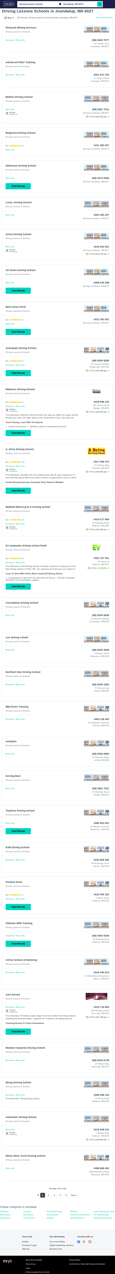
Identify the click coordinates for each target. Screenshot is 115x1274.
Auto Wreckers (77, 1218)
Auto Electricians (54, 1211)
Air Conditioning (101, 1215)
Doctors (50, 1218)
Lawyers (27, 1211)
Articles (25, 1241)
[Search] (99, 4)
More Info (20, 40)
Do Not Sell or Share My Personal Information (87, 1264)
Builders (74, 1211)
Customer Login (29, 1245)
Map (10, 18)
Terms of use (30, 1264)
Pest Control (29, 1218)
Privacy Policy (74, 1260)
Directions (10, 40)
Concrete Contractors (80, 1215)
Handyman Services (103, 1218)
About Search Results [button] (104, 17)
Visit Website (18, 186)
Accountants (52, 1215)
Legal (28, 1268)
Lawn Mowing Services (104, 1211)
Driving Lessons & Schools (18, 32)
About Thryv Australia (34, 1260)
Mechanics (28, 1215)
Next (73, 1195)
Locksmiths (5, 1218)
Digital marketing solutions (62, 1245)
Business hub (56, 1249)
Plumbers (4, 1211)
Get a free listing (57, 1241)
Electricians (5, 1215)
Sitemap (25, 1249)
